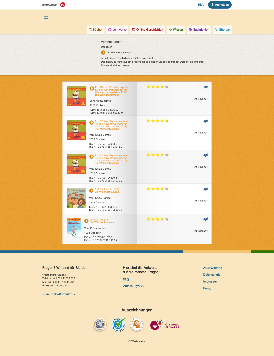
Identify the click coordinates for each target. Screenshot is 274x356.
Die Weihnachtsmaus (119, 52)
